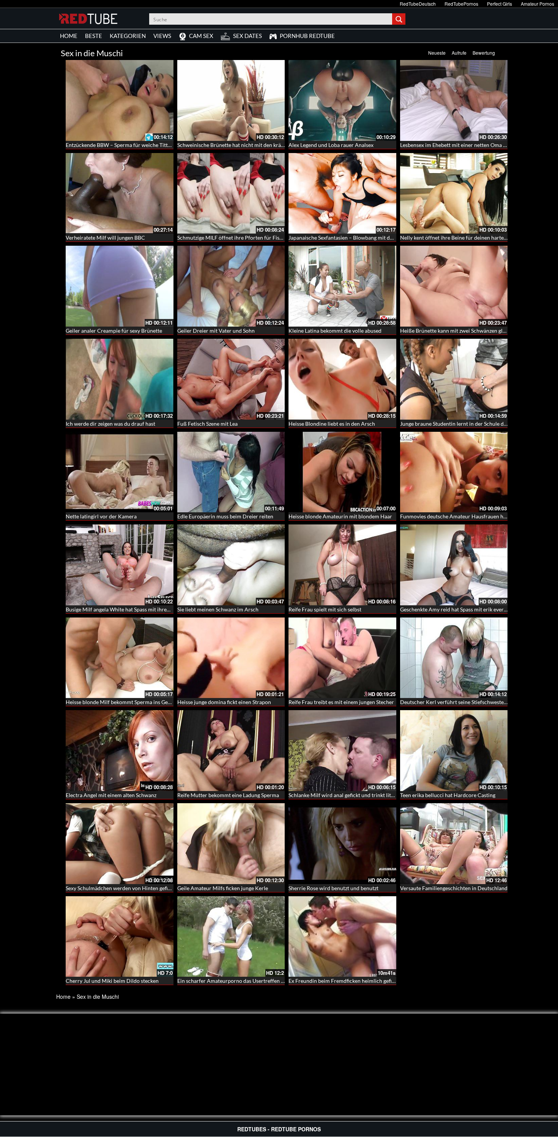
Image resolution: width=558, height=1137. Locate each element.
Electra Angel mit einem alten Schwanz (111, 795)
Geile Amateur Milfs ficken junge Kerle (222, 888)
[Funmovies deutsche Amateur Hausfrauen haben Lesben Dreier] (454, 472)
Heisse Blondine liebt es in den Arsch (331, 423)
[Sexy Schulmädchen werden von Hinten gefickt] (119, 843)
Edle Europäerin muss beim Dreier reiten (225, 516)
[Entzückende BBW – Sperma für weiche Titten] (119, 100)
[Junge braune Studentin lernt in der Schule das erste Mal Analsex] (454, 379)
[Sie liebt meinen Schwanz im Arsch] (231, 564)
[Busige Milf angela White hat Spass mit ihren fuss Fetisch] (119, 564)
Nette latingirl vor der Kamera (101, 516)
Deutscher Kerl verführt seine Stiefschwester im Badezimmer (472, 702)
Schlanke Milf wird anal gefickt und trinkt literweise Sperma (358, 795)
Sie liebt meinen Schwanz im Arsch (218, 609)
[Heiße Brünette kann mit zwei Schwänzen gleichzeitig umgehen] (454, 286)
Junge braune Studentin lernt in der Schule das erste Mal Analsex (476, 423)
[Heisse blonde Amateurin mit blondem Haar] (342, 471)
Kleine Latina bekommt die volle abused (334, 330)
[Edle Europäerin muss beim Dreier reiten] (231, 471)
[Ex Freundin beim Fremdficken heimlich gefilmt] (342, 936)
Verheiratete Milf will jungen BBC (105, 237)
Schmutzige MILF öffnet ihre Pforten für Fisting (232, 237)
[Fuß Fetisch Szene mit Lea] (231, 379)
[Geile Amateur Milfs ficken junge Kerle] (231, 843)
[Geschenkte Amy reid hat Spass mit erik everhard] (454, 564)
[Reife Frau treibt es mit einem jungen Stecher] (342, 657)
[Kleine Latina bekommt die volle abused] (342, 286)
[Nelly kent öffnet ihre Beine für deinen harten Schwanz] (454, 193)
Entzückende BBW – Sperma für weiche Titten (119, 145)
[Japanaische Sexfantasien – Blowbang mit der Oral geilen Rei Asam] (342, 193)
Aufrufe (459, 52)
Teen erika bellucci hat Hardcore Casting (447, 795)
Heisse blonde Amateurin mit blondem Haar (340, 516)
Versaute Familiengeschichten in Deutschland (454, 888)
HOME (68, 35)
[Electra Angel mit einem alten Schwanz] (119, 750)
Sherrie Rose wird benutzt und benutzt (333, 888)
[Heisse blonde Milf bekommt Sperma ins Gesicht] (119, 657)
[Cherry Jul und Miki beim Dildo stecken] (119, 936)
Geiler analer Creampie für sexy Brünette (114, 330)
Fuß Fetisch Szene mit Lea (207, 423)
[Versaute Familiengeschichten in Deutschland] (454, 843)
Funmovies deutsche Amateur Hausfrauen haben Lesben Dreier (474, 516)
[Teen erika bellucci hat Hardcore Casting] (454, 750)
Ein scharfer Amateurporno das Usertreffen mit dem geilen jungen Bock (261, 981)
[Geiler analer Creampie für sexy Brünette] (119, 286)
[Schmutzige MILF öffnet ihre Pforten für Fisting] (231, 193)
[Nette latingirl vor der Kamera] (119, 471)
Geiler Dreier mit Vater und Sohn (216, 330)
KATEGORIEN (128, 35)
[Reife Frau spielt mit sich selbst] (342, 564)
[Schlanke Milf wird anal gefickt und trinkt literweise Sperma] (342, 750)
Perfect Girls (499, 3)
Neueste (437, 52)
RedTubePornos (461, 3)
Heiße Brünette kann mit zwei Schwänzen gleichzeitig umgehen (474, 330)
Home (63, 996)
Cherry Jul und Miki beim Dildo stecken (112, 981)
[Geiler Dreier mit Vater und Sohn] (231, 286)
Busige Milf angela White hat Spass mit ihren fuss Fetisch (132, 609)
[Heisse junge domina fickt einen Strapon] (231, 657)
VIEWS (162, 35)
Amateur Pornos (537, 3)
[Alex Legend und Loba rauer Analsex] (342, 100)
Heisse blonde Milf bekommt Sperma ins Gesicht (122, 702)
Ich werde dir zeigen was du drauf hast (110, 423)
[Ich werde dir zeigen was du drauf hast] (119, 379)
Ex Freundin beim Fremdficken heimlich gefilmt (344, 981)
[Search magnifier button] (399, 19)
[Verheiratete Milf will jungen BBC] (119, 193)
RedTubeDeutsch (418, 3)
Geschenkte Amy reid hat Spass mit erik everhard (457, 609)
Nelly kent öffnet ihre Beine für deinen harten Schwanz (464, 237)
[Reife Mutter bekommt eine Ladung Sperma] (231, 750)
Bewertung (484, 52)
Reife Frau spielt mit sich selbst (324, 609)
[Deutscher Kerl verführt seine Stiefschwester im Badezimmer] (454, 657)
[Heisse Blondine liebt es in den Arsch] (342, 379)
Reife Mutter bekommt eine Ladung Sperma (228, 795)
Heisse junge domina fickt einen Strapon (224, 702)
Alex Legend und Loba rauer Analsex (331, 145)
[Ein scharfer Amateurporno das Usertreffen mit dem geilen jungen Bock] (231, 936)
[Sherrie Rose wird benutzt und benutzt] (342, 843)
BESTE (93, 35)
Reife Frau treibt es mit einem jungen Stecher (341, 702)
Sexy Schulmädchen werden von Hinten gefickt (120, 888)
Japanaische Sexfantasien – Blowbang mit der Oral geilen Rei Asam (366, 237)
